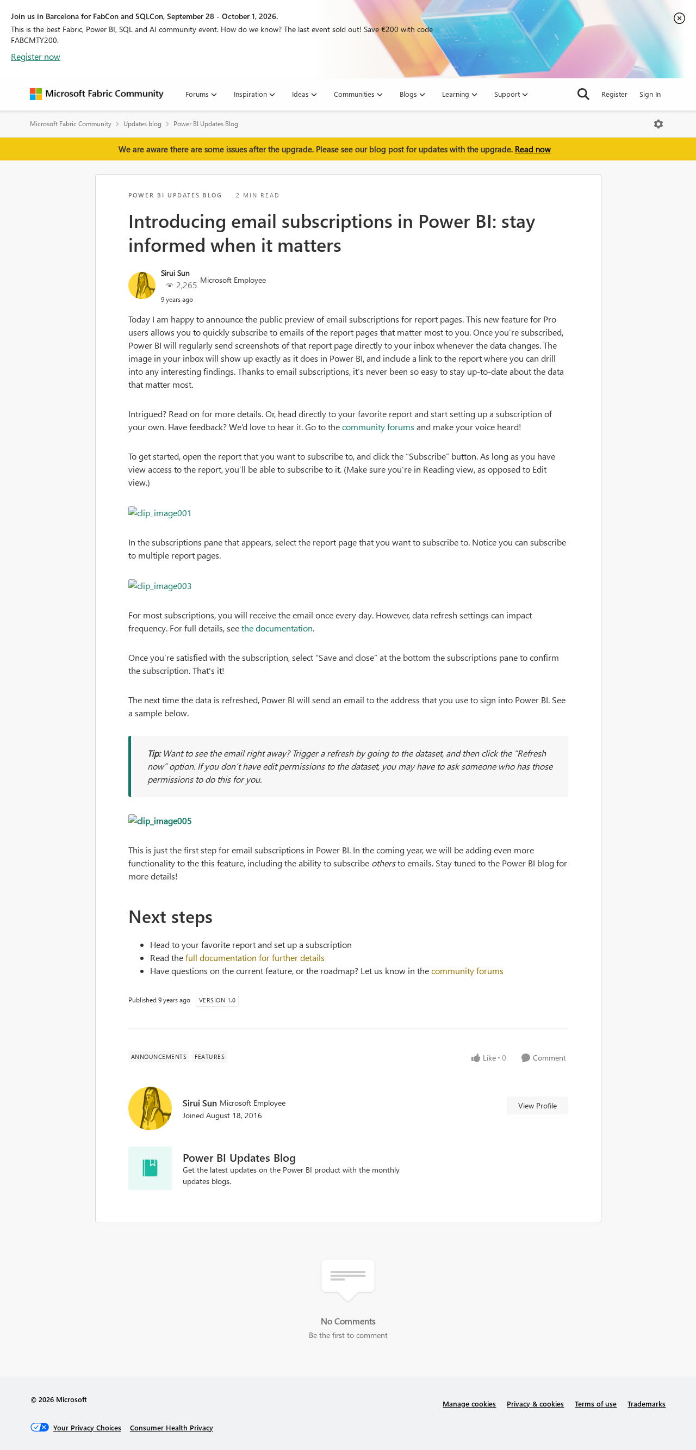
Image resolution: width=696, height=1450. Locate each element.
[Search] (583, 94)
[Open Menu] (658, 124)
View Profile (537, 1105)
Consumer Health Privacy (171, 1427)
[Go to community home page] (97, 94)
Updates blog (142, 124)
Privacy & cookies (535, 1403)
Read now (533, 149)
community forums (378, 426)
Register (614, 93)
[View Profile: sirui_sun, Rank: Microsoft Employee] (142, 285)
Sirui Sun (175, 273)
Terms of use (596, 1403)
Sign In (650, 93)
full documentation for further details (255, 957)
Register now (35, 56)
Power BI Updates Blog (205, 124)
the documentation (277, 628)
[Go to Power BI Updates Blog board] (150, 1168)
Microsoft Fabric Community (70, 124)
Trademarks (646, 1403)
